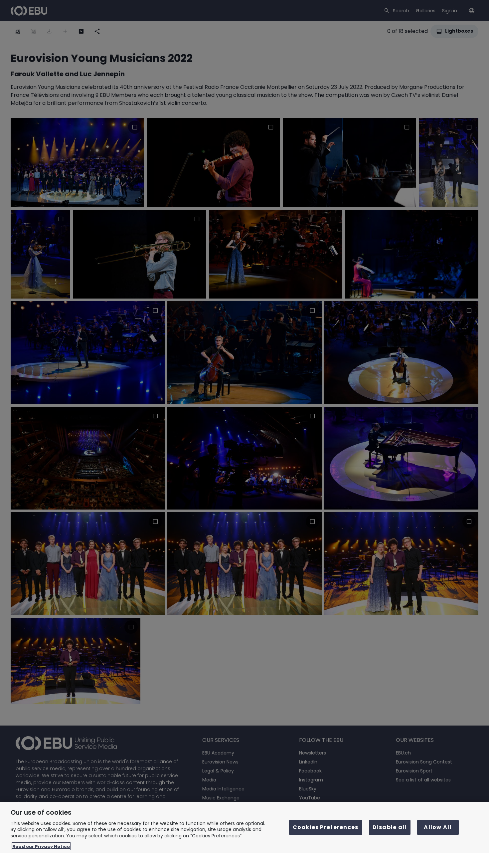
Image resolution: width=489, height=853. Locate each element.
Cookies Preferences (325, 827)
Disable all (390, 827)
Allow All (438, 827)
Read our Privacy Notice (41, 846)
